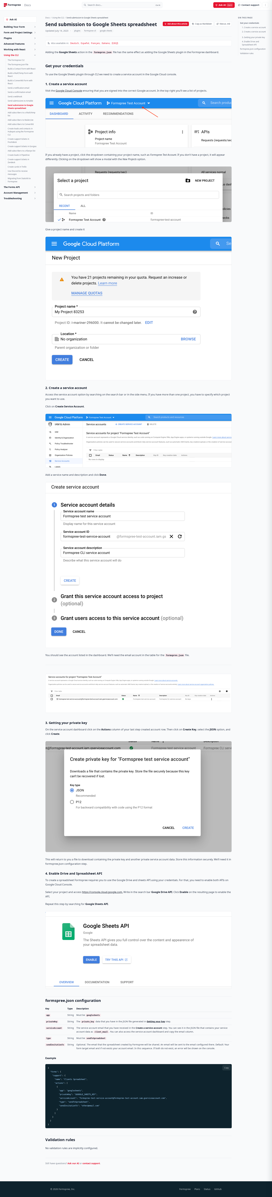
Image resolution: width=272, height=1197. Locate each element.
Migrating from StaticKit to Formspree (19, 180)
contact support (91, 1163)
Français (95, 43)
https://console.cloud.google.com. (102, 892)
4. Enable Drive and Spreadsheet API (250, 43)
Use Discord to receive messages (18, 172)
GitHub (218, 1189)
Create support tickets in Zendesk (18, 161)
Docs (47, 17)
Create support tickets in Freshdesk (18, 140)
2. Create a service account (254, 31)
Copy (226, 1067)
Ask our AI (73, 1163)
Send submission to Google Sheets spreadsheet (20, 107)
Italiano (106, 43)
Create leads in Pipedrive (19, 155)
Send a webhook (15, 96)
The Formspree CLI (16, 60)
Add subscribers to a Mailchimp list (21, 114)
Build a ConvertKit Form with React (20, 82)
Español (85, 43)
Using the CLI (58, 17)
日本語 (115, 43)
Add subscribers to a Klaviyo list (21, 150)
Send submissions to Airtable (20, 100)
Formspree (185, 1189)
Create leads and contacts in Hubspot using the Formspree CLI (21, 131)
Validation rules (247, 53)
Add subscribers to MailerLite (20, 120)
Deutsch (74, 43)
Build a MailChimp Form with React (20, 75)
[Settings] (265, 5)
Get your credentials (249, 23)
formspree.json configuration (253, 49)
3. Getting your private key (253, 37)
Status (207, 1189)
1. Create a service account (254, 27)
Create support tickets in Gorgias (22, 146)
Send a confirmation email (19, 92)
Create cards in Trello (17, 166)
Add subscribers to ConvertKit (21, 124)
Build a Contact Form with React (21, 68)
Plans (197, 1189)
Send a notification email (18, 88)
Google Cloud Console (69, 90)
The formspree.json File (18, 64)
